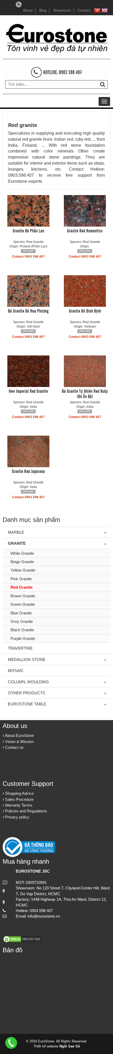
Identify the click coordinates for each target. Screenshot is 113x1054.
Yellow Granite (23, 570)
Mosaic (16, 670)
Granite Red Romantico (84, 230)
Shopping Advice (19, 793)
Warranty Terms (18, 805)
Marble (16, 532)
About (28, 10)
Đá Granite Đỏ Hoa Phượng (28, 310)
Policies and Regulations (25, 811)
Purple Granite (23, 638)
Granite (17, 543)
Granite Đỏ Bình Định (85, 310)
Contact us (14, 747)
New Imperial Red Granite (28, 391)
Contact (84, 10)
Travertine (20, 648)
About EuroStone (19, 735)
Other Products (26, 693)
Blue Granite (21, 613)
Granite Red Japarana (28, 471)
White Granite (22, 553)
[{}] (56, 36)
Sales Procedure (19, 799)
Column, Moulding (28, 682)
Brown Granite (23, 596)
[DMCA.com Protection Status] (22, 938)
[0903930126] (11, 1042)
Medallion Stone (26, 659)
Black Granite (22, 630)
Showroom (62, 10)
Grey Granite (22, 621)
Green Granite (23, 604)
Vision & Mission (19, 741)
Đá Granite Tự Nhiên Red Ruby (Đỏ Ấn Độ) (85, 393)
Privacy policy (16, 817)
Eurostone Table (27, 704)
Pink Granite (21, 579)
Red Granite (22, 587)
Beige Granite (22, 561)
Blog (43, 10)
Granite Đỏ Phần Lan (28, 230)
